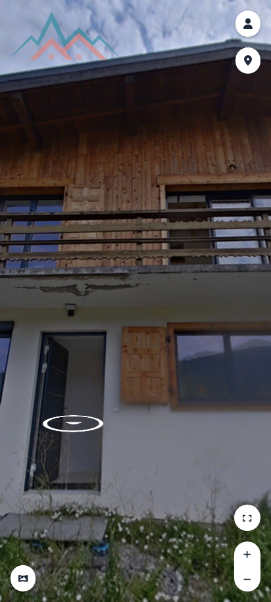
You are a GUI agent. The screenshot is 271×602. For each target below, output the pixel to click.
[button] (23, 578)
